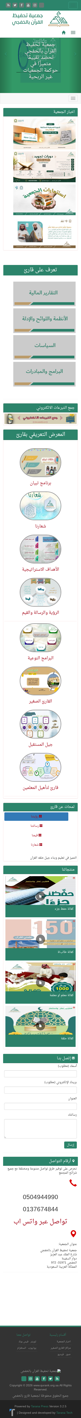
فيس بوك (23, 1341)
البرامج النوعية (41, 658)
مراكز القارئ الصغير (61, 1348)
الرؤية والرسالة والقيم (40, 613)
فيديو (61, 1354)
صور (68, 1354)
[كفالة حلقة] (40, 1026)
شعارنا (40, 526)
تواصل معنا (23, 1335)
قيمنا (35, 835)
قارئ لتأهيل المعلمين (40, 788)
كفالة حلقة (67, 1038)
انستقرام (21, 1348)
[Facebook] (22, 5)
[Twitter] (15, 5)
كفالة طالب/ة (66, 952)
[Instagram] (35, 5)
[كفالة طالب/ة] (40, 939)
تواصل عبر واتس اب (41, 1222)
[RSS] (8, 5)
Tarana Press (39, 1406)
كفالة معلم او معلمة (62, 995)
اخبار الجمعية (64, 1341)
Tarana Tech (64, 1413)
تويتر (33, 1341)
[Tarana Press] (12, 1413)
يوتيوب (32, 1348)
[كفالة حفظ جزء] (40, 896)
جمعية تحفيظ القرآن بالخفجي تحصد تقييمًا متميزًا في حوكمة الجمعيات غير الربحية (40, 61)
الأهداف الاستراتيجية (40, 570)
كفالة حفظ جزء (64, 909)
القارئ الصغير (40, 701)
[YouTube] (28, 5)
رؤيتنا (35, 816)
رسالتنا (35, 826)
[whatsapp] (41, 5)
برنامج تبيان (40, 483)
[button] (6, 52)
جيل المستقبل (40, 745)
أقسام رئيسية (57, 1335)
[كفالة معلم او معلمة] (40, 983)
